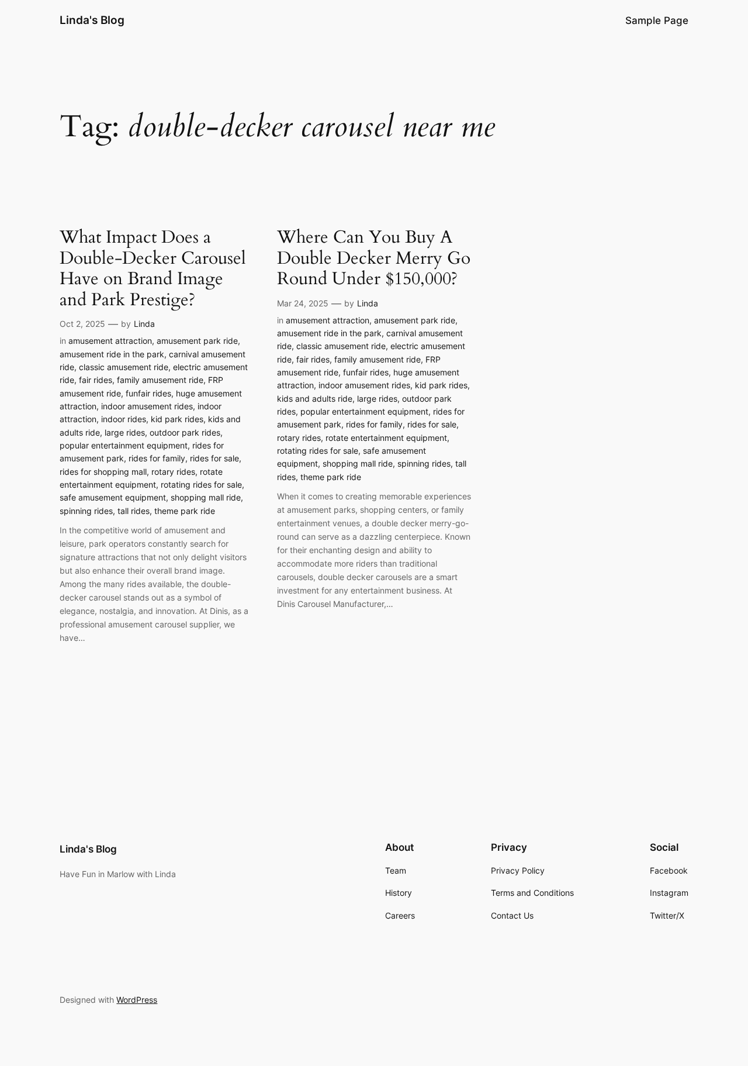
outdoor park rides (185, 432)
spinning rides (86, 511)
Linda (144, 324)
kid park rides (177, 419)
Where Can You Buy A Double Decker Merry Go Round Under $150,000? (373, 258)
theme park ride (184, 511)
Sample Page (656, 20)
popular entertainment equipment (124, 445)
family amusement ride (160, 380)
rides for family (157, 458)
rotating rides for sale (201, 484)
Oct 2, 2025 (82, 324)
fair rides (95, 380)
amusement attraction (110, 341)
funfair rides (148, 393)
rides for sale (214, 458)
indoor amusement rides (147, 406)
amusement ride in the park (112, 354)
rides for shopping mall (103, 472)
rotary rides (173, 472)
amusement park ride (197, 341)
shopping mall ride (206, 497)
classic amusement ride (123, 367)
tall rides (133, 511)
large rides (125, 432)
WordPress (136, 1000)
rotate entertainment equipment (386, 438)
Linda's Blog (92, 20)
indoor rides (123, 419)
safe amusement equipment (113, 497)
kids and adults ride (314, 398)
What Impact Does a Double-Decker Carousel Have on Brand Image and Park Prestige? (153, 269)
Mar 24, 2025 (302, 303)
